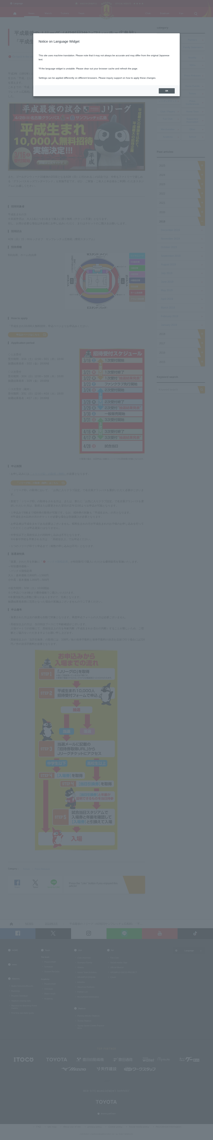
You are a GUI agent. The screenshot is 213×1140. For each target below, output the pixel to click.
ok (166, 91)
